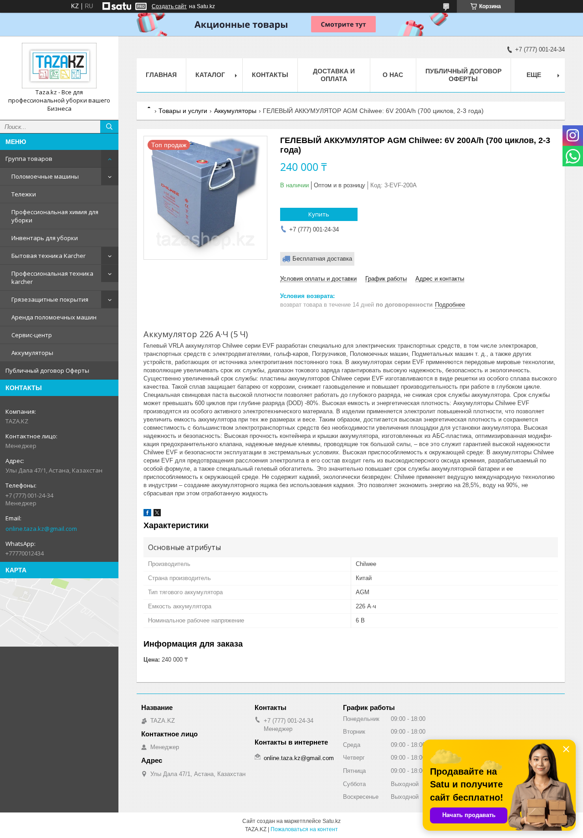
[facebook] (147, 514)
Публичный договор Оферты (47, 370)
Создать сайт (169, 6)
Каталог (210, 74)
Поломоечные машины (45, 176)
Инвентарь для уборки (44, 238)
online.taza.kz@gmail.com (41, 528)
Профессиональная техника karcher (52, 277)
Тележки (23, 194)
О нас (393, 74)
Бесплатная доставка (322, 258)
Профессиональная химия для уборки (54, 216)
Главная (161, 74)
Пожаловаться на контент (304, 829)
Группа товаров (28, 158)
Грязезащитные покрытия (49, 299)
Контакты (270, 74)
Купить (318, 214)
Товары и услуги (183, 110)
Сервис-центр (31, 335)
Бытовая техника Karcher (48, 256)
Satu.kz (331, 821)
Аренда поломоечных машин (54, 317)
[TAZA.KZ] (59, 65)
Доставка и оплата (334, 74)
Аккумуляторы (32, 353)
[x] (157, 514)
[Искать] (109, 127)
